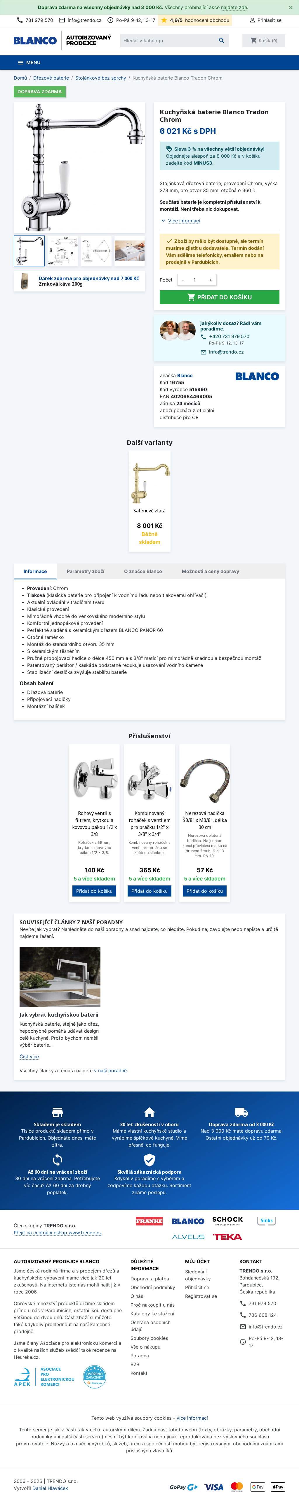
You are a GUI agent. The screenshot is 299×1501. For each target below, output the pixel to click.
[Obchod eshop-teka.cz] (227, 1237)
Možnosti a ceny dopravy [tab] (210, 571)
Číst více (29, 1056)
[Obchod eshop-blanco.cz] (188, 1221)
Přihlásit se (197, 1287)
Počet (166, 280)
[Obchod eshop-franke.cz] (149, 1221)
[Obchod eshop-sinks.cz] (267, 1221)
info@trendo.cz (80, 20)
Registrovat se (201, 1296)
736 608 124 (263, 1315)
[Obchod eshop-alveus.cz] (188, 1237)
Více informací (184, 221)
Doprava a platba (150, 1279)
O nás (137, 1296)
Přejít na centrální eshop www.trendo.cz (58, 1232)
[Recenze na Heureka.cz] (94, 1380)
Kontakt (139, 1373)
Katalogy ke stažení (152, 1314)
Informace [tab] (35, 571)
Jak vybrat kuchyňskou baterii (59, 1014)
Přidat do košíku (219, 297)
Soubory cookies (149, 1338)
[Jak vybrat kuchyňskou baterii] (60, 977)
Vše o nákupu (145, 1347)
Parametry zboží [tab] (85, 571)
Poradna (140, 1355)
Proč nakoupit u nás (153, 1305)
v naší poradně (110, 1070)
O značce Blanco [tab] (143, 571)
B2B (135, 1364)
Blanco (185, 375)
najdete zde (234, 7)
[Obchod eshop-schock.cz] (227, 1221)
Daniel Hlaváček (50, 1488)
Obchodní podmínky (153, 1287)
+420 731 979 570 (229, 336)
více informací (192, 1418)
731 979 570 (34, 20)
